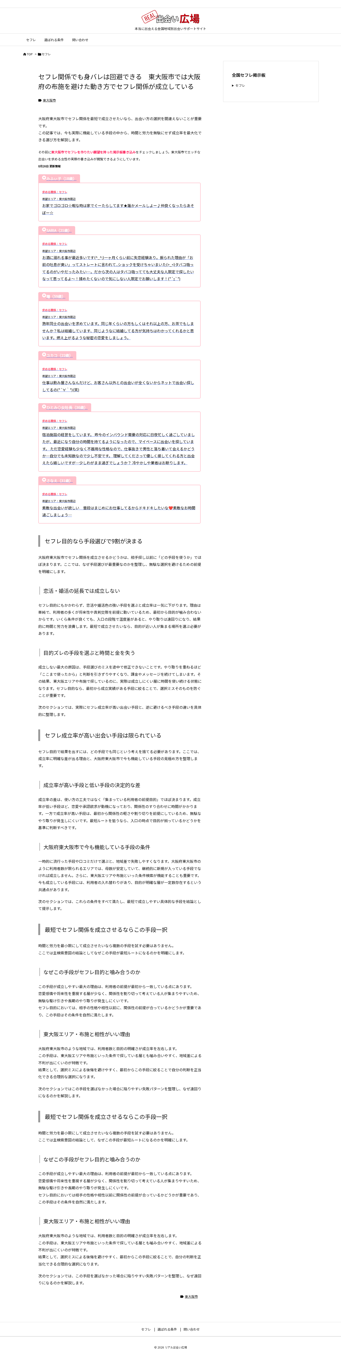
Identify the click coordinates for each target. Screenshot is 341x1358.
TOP (30, 54)
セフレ (46, 54)
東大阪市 (49, 100)
